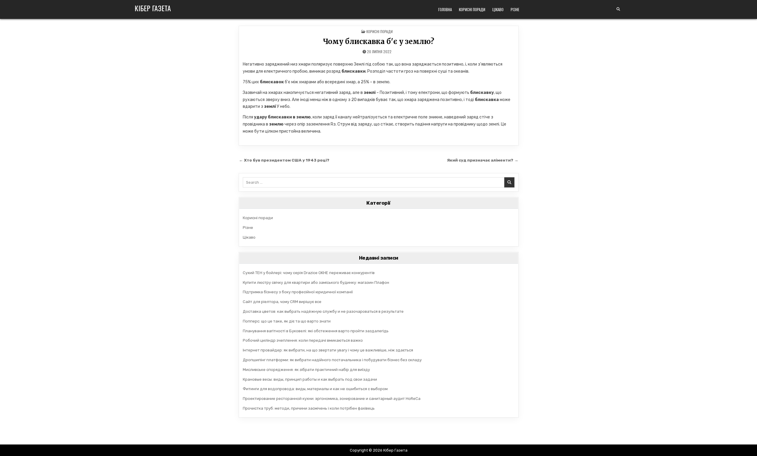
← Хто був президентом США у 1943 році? (284, 160)
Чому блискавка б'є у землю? (378, 41)
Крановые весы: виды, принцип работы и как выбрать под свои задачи (310, 379)
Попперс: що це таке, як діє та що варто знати (287, 321)
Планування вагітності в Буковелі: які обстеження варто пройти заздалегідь (316, 331)
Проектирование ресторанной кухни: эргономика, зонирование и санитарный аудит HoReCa (331, 398)
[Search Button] (618, 9)
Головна (445, 9)
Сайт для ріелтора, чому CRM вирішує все (282, 301)
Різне (515, 9)
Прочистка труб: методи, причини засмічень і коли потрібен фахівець (309, 408)
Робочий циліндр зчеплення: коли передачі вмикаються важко (303, 340)
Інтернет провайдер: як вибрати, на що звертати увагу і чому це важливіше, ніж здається (328, 350)
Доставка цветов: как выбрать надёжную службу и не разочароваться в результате (323, 311)
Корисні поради (472, 9)
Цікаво (498, 9)
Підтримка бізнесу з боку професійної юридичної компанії (298, 292)
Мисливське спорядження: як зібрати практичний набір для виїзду (306, 369)
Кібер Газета (153, 8)
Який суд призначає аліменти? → (482, 160)
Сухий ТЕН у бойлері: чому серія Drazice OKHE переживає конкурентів (309, 273)
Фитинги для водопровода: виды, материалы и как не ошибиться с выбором (315, 389)
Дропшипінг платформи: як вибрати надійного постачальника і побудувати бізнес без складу (332, 360)
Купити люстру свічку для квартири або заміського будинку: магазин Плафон (316, 282)
